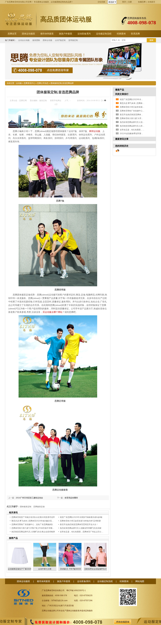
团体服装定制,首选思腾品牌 (62, 83)
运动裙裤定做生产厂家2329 (19, 569)
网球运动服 (94, 131)
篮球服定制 (73, 40)
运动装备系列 (84, 34)
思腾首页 (12, 34)
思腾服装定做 (39, 507)
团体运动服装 (28, 34)
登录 (124, 2)
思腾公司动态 (42, 83)
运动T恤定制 (60, 40)
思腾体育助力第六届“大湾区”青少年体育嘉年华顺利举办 (34, 528)
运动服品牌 (50, 611)
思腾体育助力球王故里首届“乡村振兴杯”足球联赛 (80, 521)
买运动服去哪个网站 (52, 312)
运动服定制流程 (103, 34)
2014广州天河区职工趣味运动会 (29, 498)
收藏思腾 (142, 2)
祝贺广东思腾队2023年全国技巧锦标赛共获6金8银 (81, 517)
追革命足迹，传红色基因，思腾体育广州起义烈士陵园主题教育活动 (88, 532)
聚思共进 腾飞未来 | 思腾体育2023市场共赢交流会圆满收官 (36, 521)
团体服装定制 (25, 507)
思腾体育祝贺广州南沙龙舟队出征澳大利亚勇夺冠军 (33, 517)
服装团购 (36, 40)
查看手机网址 (55, 100)
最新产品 (119, 89)
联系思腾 (135, 34)
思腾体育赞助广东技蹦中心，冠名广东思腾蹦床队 (32, 524)
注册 (130, 2)
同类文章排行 (121, 94)
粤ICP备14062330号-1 (76, 590)
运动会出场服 (24, 40)
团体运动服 (47, 40)
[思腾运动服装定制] (80, 61)
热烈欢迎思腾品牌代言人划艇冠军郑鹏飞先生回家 (80, 528)
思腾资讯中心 (29, 83)
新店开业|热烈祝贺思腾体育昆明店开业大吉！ (79, 524)
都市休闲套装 (47, 34)
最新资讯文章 (121, 139)
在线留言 (151, 2)
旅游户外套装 (65, 34)
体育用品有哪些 (71, 498)
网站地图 (139, 581)
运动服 (19, 83)
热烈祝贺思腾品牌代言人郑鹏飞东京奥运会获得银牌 (33, 532)
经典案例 (121, 34)
